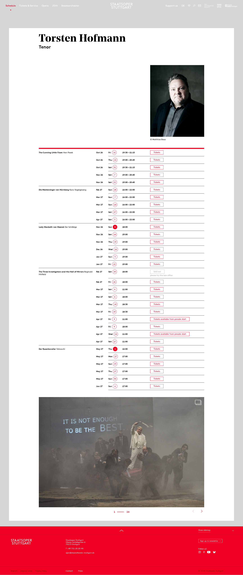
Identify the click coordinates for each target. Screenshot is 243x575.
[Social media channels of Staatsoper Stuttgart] (189, 5)
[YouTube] (208, 552)
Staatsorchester (70, 5)
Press (80, 571)
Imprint (14, 571)
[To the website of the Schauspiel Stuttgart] (219, 6)
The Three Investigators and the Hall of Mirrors (61, 271)
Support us (172, 5)
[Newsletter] (199, 5)
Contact (69, 571)
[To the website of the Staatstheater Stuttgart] (231, 6)
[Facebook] (203, 552)
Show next (201, 511)
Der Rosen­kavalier (47, 349)
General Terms (26, 571)
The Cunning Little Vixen (51, 152)
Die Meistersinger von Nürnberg (54, 189)
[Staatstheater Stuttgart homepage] (121, 6)
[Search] (194, 5)
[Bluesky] (214, 552)
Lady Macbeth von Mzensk (51, 227)
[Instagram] (199, 552)
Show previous (193, 511)
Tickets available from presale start (170, 319)
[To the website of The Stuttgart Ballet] (209, 6)
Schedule (11, 5)
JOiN (55, 5)
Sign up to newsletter (209, 541)
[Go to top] (121, 531)
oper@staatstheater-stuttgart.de (80, 553)
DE (183, 5)
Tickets (157, 152)
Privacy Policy (41, 571)
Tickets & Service (28, 5)
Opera (45, 5)
